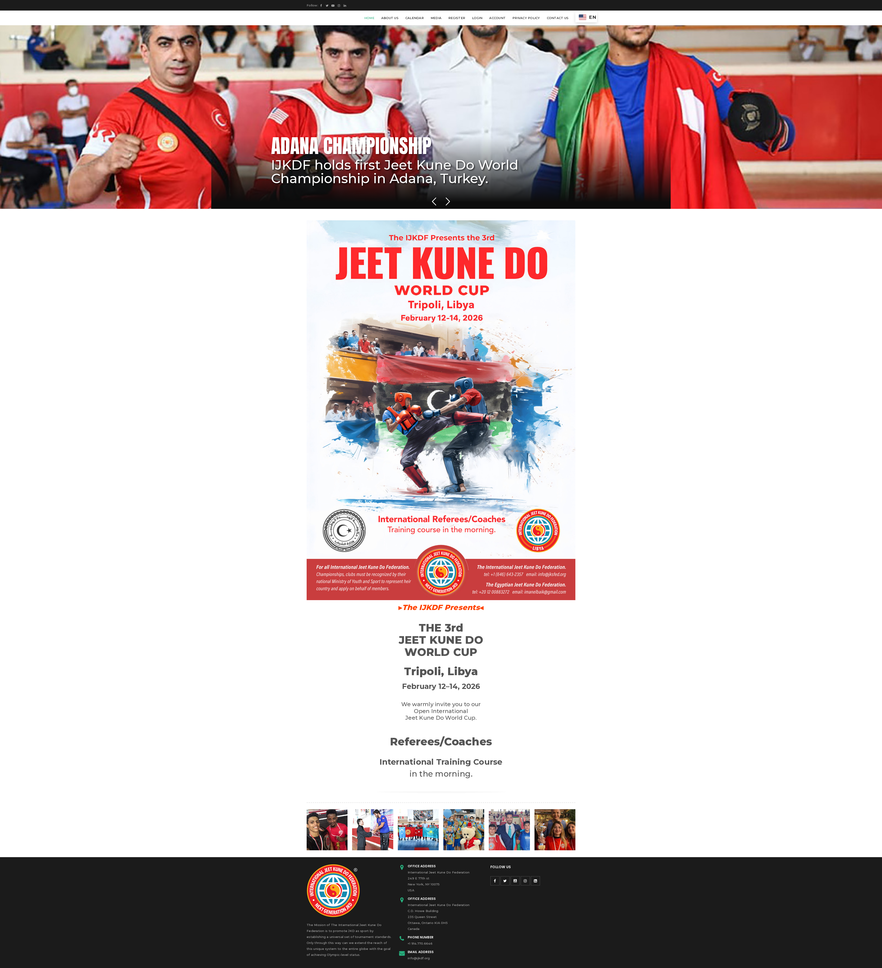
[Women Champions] (554, 829)
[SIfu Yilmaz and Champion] (372, 829)
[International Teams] (418, 829)
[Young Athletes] (509, 829)
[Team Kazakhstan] (463, 829)
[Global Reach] (327, 829)
